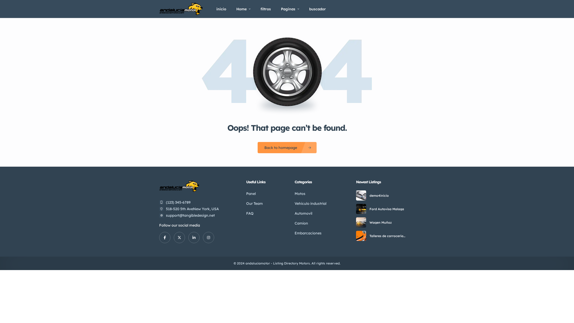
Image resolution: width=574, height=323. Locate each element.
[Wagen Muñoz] (361, 222)
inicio (221, 9)
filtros (266, 9)
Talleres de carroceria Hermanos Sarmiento (386, 236)
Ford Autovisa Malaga (387, 209)
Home (241, 9)
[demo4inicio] (361, 195)
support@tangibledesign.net (190, 215)
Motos (300, 193)
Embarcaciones (308, 233)
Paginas (288, 9)
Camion (301, 223)
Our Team (254, 203)
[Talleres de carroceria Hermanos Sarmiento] (361, 236)
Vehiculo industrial (310, 203)
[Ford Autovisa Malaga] (361, 209)
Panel (251, 193)
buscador (317, 9)
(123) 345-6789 (178, 202)
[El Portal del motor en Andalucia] (181, 9)
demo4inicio (379, 195)
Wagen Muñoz (381, 222)
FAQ (250, 213)
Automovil (303, 213)
